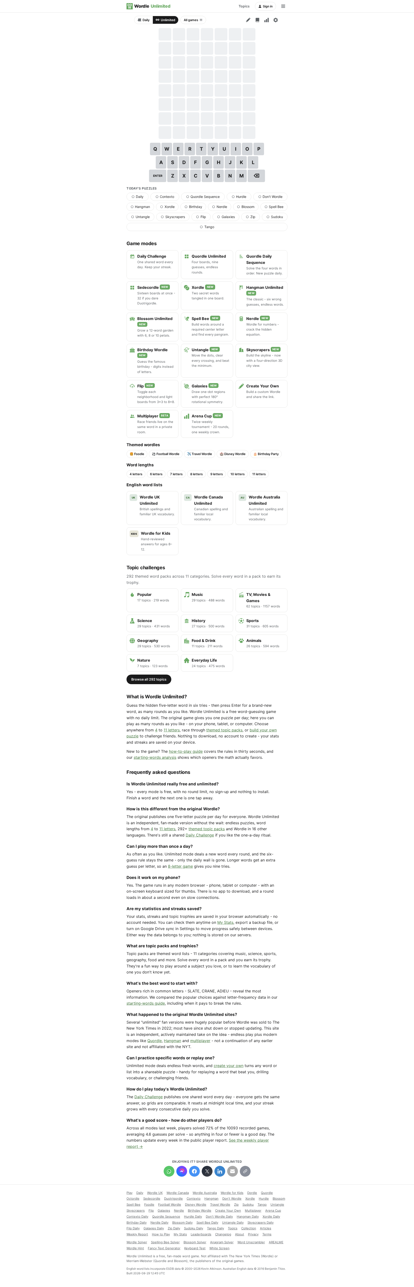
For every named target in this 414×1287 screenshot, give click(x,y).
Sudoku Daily (193, 1228)
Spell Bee (276, 208)
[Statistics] (266, 20)
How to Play (161, 1234)
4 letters (136, 474)
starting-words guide (145, 1003)
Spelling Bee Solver (165, 1242)
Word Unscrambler (251, 1242)
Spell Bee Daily (207, 1222)
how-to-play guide (186, 751)
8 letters (196, 474)
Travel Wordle (220, 1204)
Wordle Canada (178, 1193)
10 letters (237, 474)
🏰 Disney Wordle (233, 454)
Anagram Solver (222, 1242)
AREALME (276, 1242)
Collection (248, 1228)
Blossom (247, 208)
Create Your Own (228, 1210)
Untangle (142, 218)
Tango (220, 228)
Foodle (149, 1204)
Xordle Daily (271, 1216)
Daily (146, 20)
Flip (203, 218)
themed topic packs (224, 730)
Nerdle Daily (159, 1222)
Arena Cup (273, 1210)
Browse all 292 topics (149, 679)
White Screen (219, 1248)
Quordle (154, 1040)
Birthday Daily (136, 1222)
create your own (228, 1065)
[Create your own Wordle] (248, 20)
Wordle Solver (136, 1242)
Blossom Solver (195, 1242)
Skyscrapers (175, 218)
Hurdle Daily (193, 1216)
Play (129, 1193)
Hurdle (241, 198)
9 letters (216, 474)
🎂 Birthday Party (266, 454)
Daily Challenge (200, 835)
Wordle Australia (205, 1193)
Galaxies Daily (154, 1228)
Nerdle (221, 208)
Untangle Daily (233, 1222)
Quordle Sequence (205, 198)
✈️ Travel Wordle (199, 454)
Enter (157, 176)
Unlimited (168, 20)
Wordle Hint (135, 1248)
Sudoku (277, 218)
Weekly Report (137, 1234)
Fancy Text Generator (164, 1248)
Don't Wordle (273, 198)
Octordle (132, 1198)
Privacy (253, 1234)
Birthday (195, 208)
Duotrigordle (173, 1198)
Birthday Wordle (199, 1210)
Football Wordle (169, 1204)
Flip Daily (133, 1228)
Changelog (223, 1234)
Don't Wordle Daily (219, 1216)
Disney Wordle (195, 1204)
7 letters (176, 474)
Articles (265, 1228)
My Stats (225, 922)
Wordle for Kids (232, 1193)
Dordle (252, 1193)
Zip (253, 218)
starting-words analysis (155, 757)
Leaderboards (201, 1234)
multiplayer (200, 1040)
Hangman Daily (248, 1216)
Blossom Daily (182, 1222)
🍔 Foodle (137, 454)
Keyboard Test (195, 1248)
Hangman (142, 208)
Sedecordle (151, 1198)
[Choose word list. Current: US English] (257, 20)
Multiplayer (253, 1210)
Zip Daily (174, 1228)
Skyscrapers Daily (260, 1222)
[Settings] (275, 20)
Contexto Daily (137, 1216)
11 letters (259, 474)
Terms (266, 1234)
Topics (244, 6)
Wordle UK (155, 1193)
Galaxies (228, 218)
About (239, 1234)
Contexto (167, 198)
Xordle (169, 208)
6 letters (156, 474)
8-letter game (180, 866)
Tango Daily (215, 1228)
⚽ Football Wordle (165, 454)
